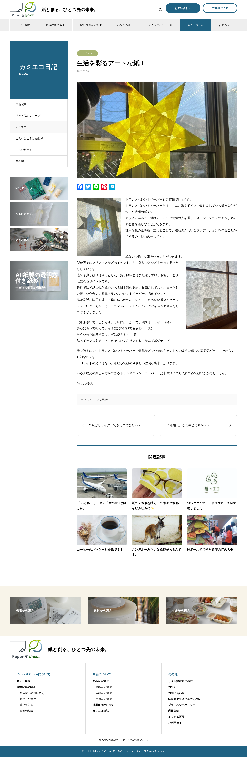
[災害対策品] (39, 248)
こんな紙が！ (24, 149)
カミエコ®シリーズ (160, 25)
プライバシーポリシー (181, 704)
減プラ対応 (26, 704)
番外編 (20, 161)
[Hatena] (112, 187)
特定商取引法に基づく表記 (184, 699)
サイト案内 (24, 25)
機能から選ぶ (104, 687)
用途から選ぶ (104, 699)
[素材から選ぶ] (123, 622)
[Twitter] (88, 187)
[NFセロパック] (39, 197)
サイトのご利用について (135, 739)
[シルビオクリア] (39, 223)
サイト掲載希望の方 (180, 681)
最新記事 (21, 104)
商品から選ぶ (125, 25)
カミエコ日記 (195, 25)
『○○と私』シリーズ (28, 115)
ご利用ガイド (176, 722)
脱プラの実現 (28, 699)
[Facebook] (80, 187)
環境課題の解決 (55, 25)
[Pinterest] (104, 187)
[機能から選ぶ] (45, 622)
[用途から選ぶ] (201, 622)
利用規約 (173, 710)
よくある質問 (176, 716)
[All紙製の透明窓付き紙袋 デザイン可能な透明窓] (39, 297)
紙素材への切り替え (32, 693)
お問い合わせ (176, 693)
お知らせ (224, 25)
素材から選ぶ (104, 693)
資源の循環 (26, 710)
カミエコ (21, 127)
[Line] (96, 187)
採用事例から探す (91, 25)
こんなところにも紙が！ (30, 138)
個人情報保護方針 (108, 739)
